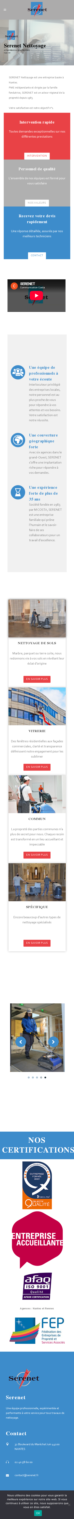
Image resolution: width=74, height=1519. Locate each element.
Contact (37, 255)
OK (38, 1513)
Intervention (37, 156)
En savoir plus (37, 679)
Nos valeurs (37, 203)
